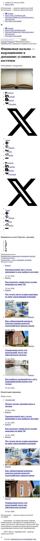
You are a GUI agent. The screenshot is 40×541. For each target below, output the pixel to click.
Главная (10, 13)
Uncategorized (10, 400)
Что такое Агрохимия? (13, 21)
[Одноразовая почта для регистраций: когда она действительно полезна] (16, 346)
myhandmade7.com (29, 539)
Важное (11, 42)
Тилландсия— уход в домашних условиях (16, 260)
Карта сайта (9, 4)
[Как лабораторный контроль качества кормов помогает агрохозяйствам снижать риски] (16, 317)
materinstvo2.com (17, 539)
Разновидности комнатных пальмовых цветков (18, 256)
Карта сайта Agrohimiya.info (15, 15)
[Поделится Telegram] (6, 249)
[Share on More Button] (7, 144)
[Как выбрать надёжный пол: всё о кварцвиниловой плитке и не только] (16, 375)
